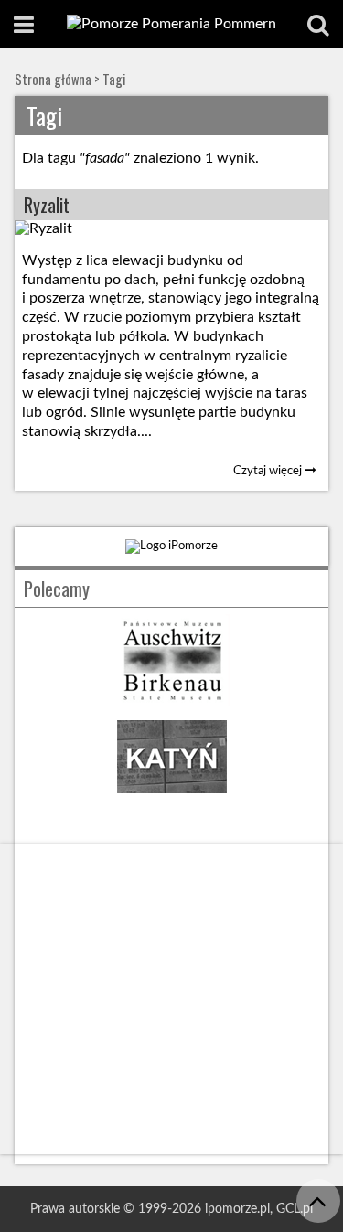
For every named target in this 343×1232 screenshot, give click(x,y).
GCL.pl (294, 1209)
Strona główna (53, 79)
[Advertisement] (171, 999)
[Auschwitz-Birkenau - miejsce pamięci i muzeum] (172, 701)
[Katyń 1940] (172, 798)
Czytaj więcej (269, 470)
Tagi (113, 79)
